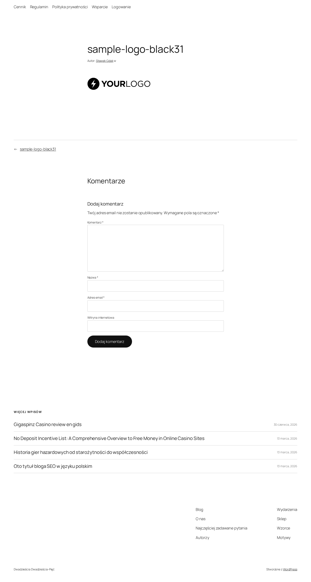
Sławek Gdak (104, 61)
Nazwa (92, 277)
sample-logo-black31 (38, 149)
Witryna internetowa (100, 317)
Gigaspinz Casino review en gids (48, 424)
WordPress (290, 569)
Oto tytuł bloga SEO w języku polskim (53, 466)
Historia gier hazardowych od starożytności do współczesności (81, 452)
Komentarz (95, 222)
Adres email (96, 297)
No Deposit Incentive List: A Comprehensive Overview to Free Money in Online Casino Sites (109, 438)
